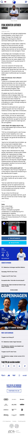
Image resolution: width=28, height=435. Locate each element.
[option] (14, 11)
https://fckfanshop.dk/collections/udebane (14, 293)
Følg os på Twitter (25, 366)
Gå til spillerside (5, 258)
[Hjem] (14, 2)
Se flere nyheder (14, 289)
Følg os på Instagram (14, 366)
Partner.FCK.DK (14, 390)
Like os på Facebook (3, 366)
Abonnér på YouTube (19, 366)
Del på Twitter (15, 242)
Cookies (14, 421)
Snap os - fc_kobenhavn (8, 366)
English (5, 2)
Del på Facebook (15, 238)
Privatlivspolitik (21, 421)
